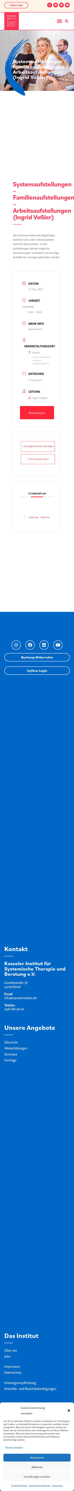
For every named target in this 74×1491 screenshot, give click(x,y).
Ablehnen (37, 1467)
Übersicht (11, 1042)
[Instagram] (49, 5)
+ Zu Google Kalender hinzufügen (38, 446)
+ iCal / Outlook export (38, 459)
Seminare (36, 380)
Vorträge (10, 1060)
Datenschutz (13, 1372)
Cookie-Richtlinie (19, 1485)
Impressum (57, 1485)
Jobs (7, 1356)
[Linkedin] (61, 5)
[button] (69, 1410)
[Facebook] (55, 5)
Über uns (10, 1350)
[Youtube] (67, 5)
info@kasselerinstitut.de (20, 998)
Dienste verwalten (14, 1447)
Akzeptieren (37, 1457)
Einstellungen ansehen (37, 1476)
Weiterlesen (35, 329)
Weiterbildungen (15, 1048)
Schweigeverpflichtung (20, 1383)
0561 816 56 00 (14, 1009)
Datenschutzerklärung (39, 1485)
